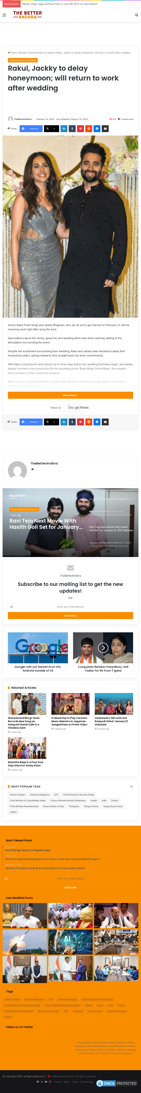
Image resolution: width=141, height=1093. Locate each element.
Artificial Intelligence (40, 794)
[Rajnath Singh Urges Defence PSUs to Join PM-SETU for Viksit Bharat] (116, 915)
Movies (23, 52)
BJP (56, 794)
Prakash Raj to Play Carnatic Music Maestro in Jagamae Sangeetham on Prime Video (69, 721)
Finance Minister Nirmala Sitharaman (68, 800)
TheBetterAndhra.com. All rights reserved (73, 1076)
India (104, 800)
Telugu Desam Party (113, 806)
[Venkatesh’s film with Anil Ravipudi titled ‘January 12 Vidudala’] (114, 704)
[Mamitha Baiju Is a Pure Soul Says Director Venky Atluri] (27, 748)
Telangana (74, 806)
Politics (114, 800)
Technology (86, 1081)
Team (75, 1081)
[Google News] (78, 407)
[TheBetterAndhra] (27, 15)
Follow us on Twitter (19, 1027)
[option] (70, 522)
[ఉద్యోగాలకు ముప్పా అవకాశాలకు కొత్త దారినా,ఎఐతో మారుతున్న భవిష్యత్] (70, 942)
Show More (70, 395)
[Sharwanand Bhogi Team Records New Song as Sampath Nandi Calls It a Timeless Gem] (27, 704)
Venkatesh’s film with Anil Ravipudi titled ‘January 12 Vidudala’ (111, 721)
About (66, 1081)
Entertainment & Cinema (42, 52)
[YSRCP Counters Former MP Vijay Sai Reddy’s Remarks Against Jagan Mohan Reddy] (25, 915)
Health (94, 800)
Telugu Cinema (91, 806)
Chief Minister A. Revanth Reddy (78, 794)
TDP (66, 1011)
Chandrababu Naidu (67, 999)
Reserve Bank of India (53, 806)
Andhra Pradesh (17, 794)
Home (13, 52)
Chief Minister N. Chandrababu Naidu (28, 800)
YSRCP (13, 812)
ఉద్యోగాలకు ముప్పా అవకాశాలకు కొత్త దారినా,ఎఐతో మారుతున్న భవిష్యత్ (54, 4)
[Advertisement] (70, 33)
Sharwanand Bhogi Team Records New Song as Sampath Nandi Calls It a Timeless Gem (24, 723)
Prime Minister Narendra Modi (24, 806)
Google (88, 1005)
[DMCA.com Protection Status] (116, 1086)
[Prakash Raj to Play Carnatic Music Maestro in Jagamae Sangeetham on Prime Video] (70, 704)
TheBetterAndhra (23, 119)
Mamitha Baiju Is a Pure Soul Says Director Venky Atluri (25, 763)
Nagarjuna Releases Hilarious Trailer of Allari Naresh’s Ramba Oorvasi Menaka (41, 524)
